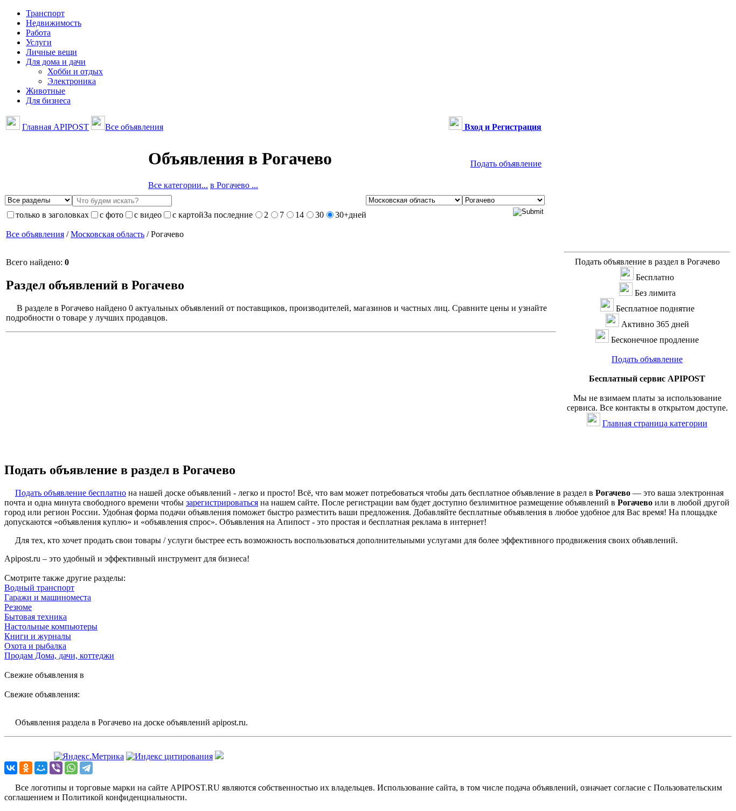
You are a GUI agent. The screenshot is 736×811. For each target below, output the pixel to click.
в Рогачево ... (234, 185)
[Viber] (56, 767)
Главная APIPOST (55, 126)
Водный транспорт (39, 587)
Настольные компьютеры (51, 626)
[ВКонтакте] (10, 767)
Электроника (71, 81)
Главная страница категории (654, 423)
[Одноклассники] (25, 767)
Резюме (18, 607)
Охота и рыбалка (35, 645)
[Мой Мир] (40, 767)
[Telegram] (86, 767)
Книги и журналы (37, 636)
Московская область (107, 234)
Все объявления (134, 126)
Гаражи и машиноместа (47, 597)
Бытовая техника (35, 616)
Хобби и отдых (75, 71)
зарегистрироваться (222, 502)
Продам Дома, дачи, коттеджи (59, 655)
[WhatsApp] (71, 767)
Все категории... (178, 185)
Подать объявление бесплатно (70, 492)
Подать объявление (505, 163)
